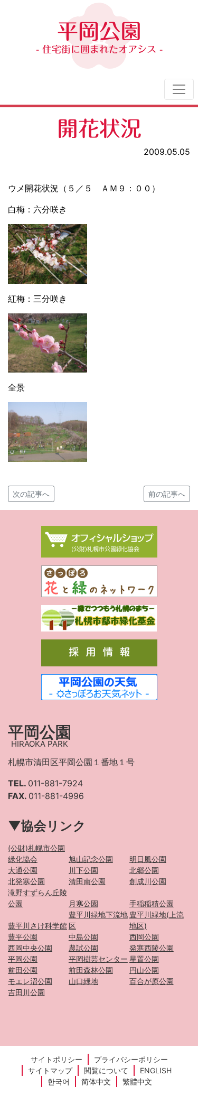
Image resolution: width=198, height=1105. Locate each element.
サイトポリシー (56, 1059)
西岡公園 (144, 936)
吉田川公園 (26, 992)
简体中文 (96, 1081)
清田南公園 (87, 881)
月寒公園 (83, 903)
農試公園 (83, 947)
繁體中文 (137, 1081)
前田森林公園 (91, 969)
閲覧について (106, 1070)
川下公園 (83, 870)
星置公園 (144, 958)
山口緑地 (83, 981)
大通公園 (22, 870)
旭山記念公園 (91, 859)
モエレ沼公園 (30, 981)
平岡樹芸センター (98, 958)
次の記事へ (31, 493)
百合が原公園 (151, 981)
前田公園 (22, 969)
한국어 (59, 1081)
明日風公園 (147, 859)
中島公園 (83, 936)
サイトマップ (50, 1070)
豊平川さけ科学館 (37, 925)
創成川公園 (147, 881)
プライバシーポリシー (131, 1059)
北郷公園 (144, 870)
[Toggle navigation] (179, 89)
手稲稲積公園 (151, 903)
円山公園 (144, 969)
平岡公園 (99, 37)
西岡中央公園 (30, 947)
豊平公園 (22, 936)
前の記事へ (166, 493)
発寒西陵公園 (151, 947)
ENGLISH (156, 1070)
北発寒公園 (26, 881)
